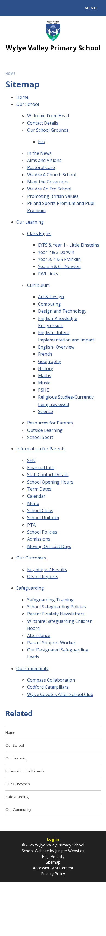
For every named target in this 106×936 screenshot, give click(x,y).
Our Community (32, 669)
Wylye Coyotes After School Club (60, 694)
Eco (41, 141)
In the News (39, 153)
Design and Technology (62, 311)
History (45, 368)
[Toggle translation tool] (24, 8)
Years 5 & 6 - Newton (59, 266)
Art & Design (51, 297)
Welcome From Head (48, 116)
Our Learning (30, 222)
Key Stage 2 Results (47, 569)
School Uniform (43, 518)
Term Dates (39, 489)
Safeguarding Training (50, 600)
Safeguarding (30, 588)
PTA (31, 525)
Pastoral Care (41, 167)
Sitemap (53, 862)
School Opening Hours (50, 482)
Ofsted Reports (42, 577)
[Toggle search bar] (10, 8)
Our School (27, 104)
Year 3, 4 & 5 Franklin (59, 259)
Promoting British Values (53, 196)
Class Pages (39, 233)
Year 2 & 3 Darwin (56, 252)
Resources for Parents (50, 423)
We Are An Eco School (49, 189)
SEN (31, 460)
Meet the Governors (47, 182)
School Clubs (40, 510)
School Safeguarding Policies (56, 607)
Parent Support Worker (51, 643)
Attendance (38, 635)
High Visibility (53, 856)
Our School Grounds (47, 130)
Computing (49, 304)
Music (44, 383)
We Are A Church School (51, 175)
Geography (49, 361)
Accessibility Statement (53, 867)
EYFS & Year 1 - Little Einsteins (68, 245)
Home (10, 74)
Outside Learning (45, 430)
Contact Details (42, 123)
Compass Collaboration (51, 680)
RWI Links (48, 274)
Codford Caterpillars (47, 687)
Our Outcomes (31, 558)
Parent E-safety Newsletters (56, 614)
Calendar (36, 496)
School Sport (40, 437)
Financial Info (40, 467)
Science (45, 411)
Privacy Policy (53, 873)
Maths (44, 375)
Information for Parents (41, 449)
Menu (33, 503)
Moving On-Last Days (49, 546)
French (45, 354)
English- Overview (56, 347)
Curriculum (38, 285)
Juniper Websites (69, 850)
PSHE (43, 390)
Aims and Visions (44, 160)
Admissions (38, 539)
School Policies (42, 532)
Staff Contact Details (48, 475)
